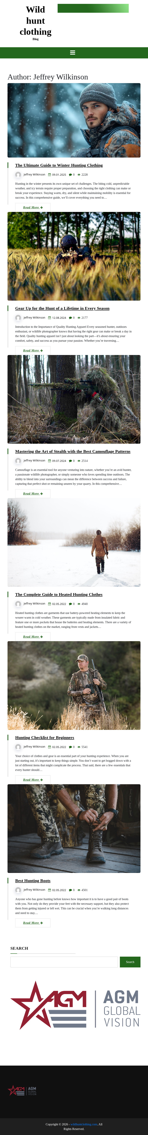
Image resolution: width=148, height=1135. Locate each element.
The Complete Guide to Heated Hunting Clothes (59, 594)
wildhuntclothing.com (84, 1124)
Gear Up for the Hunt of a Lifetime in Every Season (62, 308)
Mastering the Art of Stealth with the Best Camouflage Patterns (72, 451)
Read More (31, 207)
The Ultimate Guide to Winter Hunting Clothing (59, 165)
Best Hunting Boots (32, 880)
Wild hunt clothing (35, 20)
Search (19, 948)
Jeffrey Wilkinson (34, 174)
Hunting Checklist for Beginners (44, 737)
